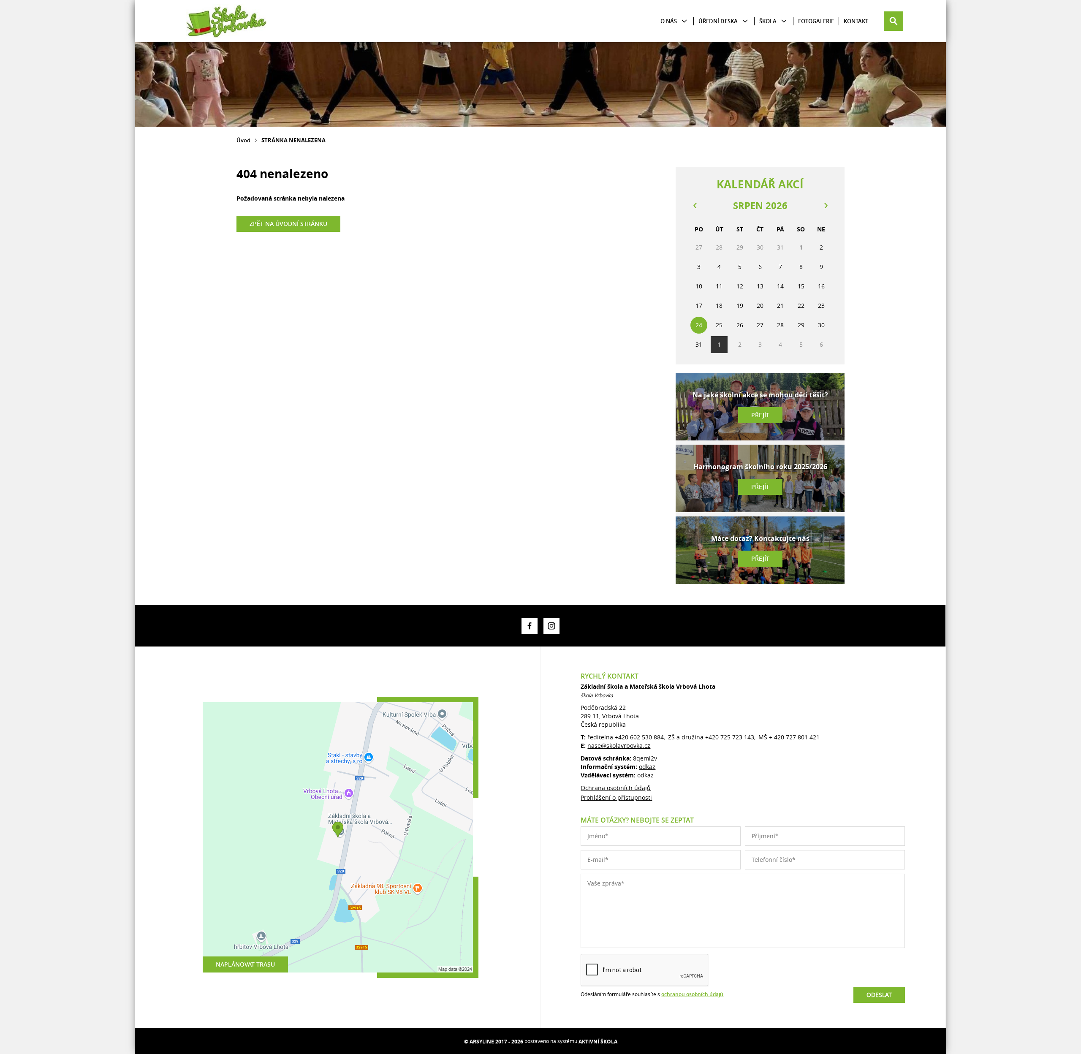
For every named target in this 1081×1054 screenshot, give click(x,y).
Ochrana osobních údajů (616, 788)
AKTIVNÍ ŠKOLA (598, 1041)
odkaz (647, 767)
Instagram (551, 626)
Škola (768, 21)
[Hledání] (893, 21)
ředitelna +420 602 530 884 (625, 737)
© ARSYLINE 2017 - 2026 (493, 1041)
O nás (668, 21)
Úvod (243, 140)
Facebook (529, 626)
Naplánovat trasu (245, 964)
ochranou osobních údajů (692, 994)
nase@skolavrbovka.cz (618, 746)
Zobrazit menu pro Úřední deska (745, 21)
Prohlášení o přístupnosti (616, 797)
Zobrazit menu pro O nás (684, 21)
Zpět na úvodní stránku (288, 224)
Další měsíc (825, 205)
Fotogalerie (816, 21)
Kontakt (856, 21)
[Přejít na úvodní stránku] (226, 21)
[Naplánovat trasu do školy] (338, 837)
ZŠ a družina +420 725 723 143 (710, 737)
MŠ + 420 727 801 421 (788, 737)
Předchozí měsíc (694, 205)
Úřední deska (718, 21)
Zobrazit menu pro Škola (784, 21)
